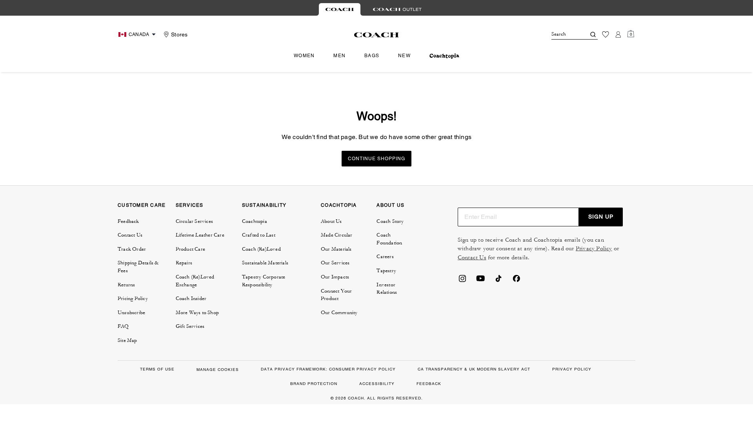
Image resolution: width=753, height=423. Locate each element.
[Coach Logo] (376, 35)
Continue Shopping (376, 158)
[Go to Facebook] (516, 281)
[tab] (339, 9)
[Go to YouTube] (480, 281)
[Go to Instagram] (462, 281)
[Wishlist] (605, 34)
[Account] (618, 34)
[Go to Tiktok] (498, 281)
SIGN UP (600, 216)
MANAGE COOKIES (217, 369)
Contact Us (472, 257)
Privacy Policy (594, 248)
